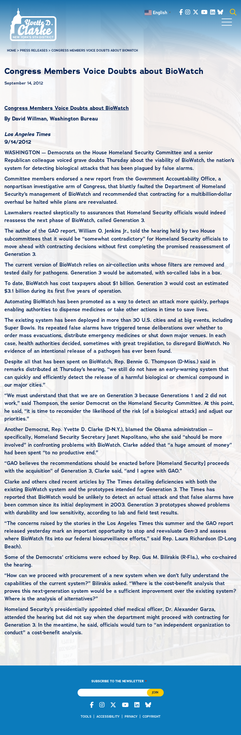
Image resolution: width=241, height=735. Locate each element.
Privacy (131, 717)
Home (11, 50)
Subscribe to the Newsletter (119, 680)
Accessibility (108, 717)
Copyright (151, 717)
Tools (86, 717)
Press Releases (34, 50)
